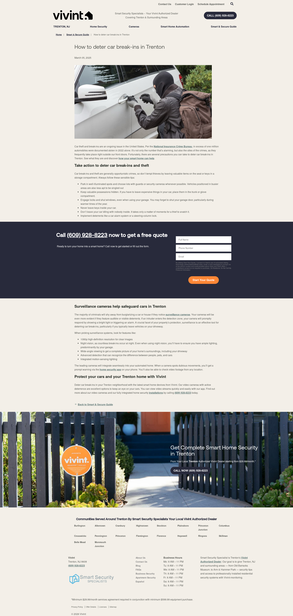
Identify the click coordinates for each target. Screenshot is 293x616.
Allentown (100, 525)
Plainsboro (183, 525)
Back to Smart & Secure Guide (95, 404)
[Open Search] (231, 3)
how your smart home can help (136, 158)
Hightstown (142, 525)
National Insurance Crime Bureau (173, 146)
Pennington (101, 535)
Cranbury (120, 525)
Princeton (121, 535)
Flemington (142, 535)
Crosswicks (80, 535)
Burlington (79, 525)
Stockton (161, 525)
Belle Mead (80, 542)
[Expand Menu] (108, 26)
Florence (161, 535)
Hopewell (182, 535)
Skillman (223, 535)
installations (156, 392)
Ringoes (202, 535)
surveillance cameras (178, 314)
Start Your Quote (203, 280)
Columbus (224, 525)
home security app (110, 369)
